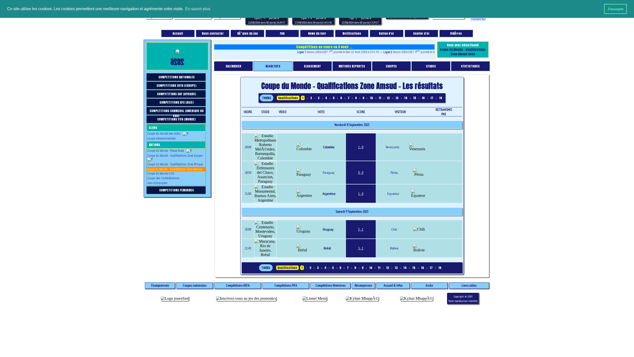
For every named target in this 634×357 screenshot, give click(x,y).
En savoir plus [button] (197, 9)
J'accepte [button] (616, 9)
